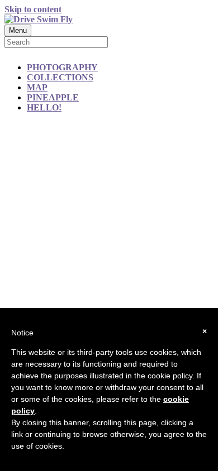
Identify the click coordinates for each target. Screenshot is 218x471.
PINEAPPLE (53, 97)
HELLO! (44, 107)
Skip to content (32, 9)
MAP (37, 87)
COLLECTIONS (60, 77)
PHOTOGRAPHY (62, 67)
